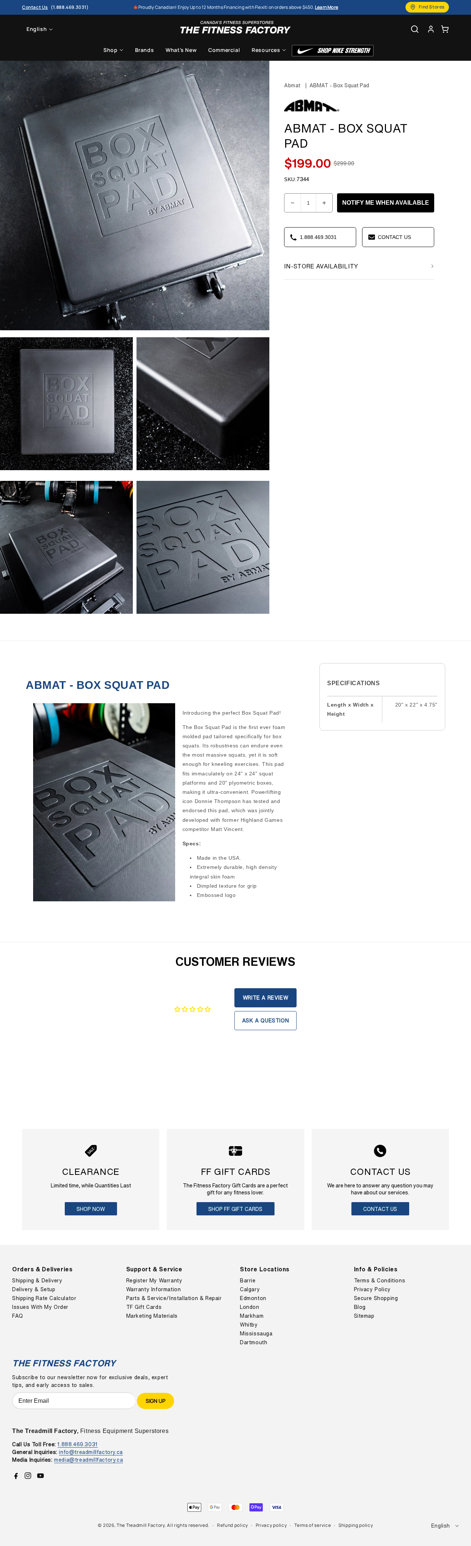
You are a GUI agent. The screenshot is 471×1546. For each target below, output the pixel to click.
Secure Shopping (376, 1298)
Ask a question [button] (265, 1020)
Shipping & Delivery (37, 1280)
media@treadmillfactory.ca (88, 1460)
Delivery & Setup (34, 1289)
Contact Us (380, 1209)
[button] (445, 29)
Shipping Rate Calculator (44, 1298)
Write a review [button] (265, 997)
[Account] (431, 29)
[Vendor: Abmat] (311, 112)
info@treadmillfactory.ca (91, 1452)
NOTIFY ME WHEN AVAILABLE (385, 203)
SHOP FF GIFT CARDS (235, 1209)
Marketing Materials (152, 1316)
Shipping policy (356, 1525)
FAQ (17, 1316)
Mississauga (256, 1334)
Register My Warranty (154, 1280)
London (249, 1307)
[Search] (414, 29)
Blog (360, 1307)
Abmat (292, 85)
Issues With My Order (40, 1307)
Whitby (249, 1325)
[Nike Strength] (332, 50)
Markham (251, 1316)
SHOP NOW (91, 1209)
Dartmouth (253, 1342)
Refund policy (232, 1525)
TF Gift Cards (144, 1307)
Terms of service (312, 1525)
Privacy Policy (372, 1289)
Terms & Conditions (380, 1280)
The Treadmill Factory (141, 1525)
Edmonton (253, 1298)
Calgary (250, 1289)
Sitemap (364, 1316)
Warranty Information (153, 1289)
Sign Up (155, 1400)
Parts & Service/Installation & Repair (174, 1298)
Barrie (248, 1280)
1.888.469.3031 (77, 1444)
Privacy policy (271, 1525)
